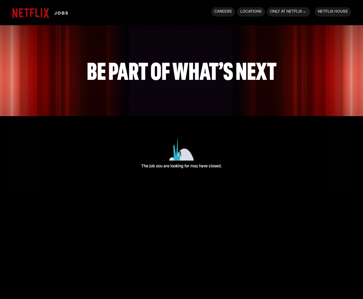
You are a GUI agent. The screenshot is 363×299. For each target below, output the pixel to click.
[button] (288, 12)
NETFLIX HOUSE (333, 11)
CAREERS (223, 11)
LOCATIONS (251, 11)
